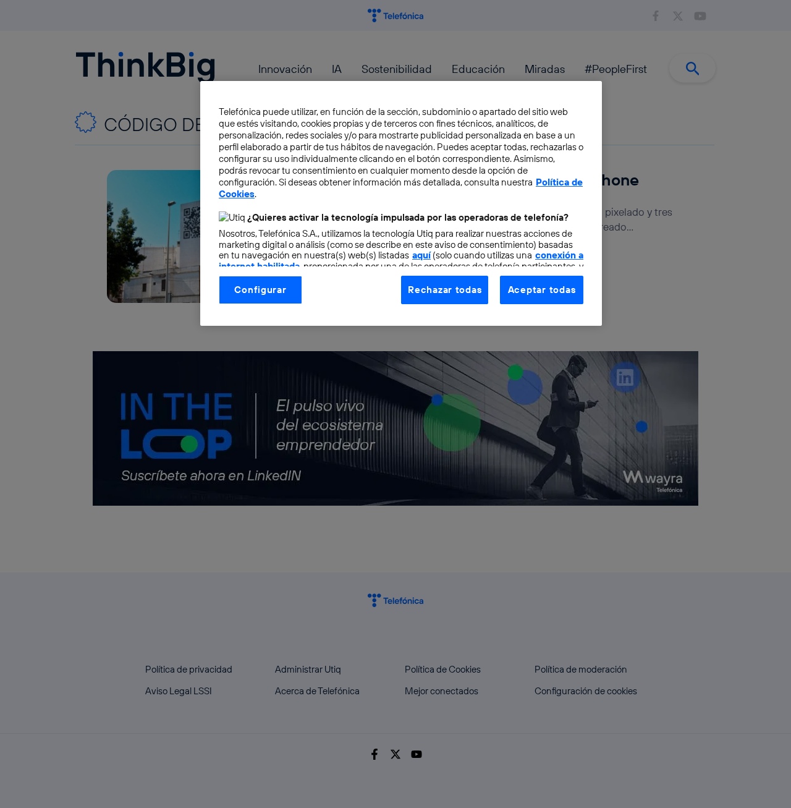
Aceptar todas (542, 290)
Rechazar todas (444, 290)
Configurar (260, 290)
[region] (401, 203)
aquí (421, 255)
